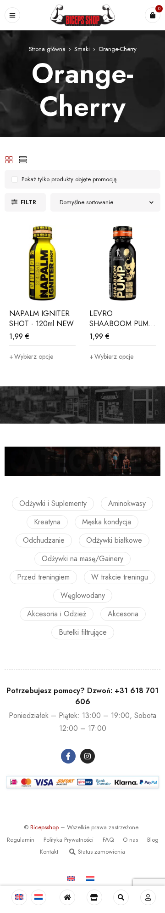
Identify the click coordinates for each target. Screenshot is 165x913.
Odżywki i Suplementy (53, 503)
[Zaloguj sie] (148, 897)
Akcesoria (123, 614)
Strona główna (47, 49)
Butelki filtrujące (83, 632)
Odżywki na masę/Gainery (82, 558)
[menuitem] (19, 897)
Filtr (28, 202)
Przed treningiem (43, 577)
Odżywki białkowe (114, 540)
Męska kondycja (106, 522)
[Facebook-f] (68, 756)
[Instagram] (87, 756)
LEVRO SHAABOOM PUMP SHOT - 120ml (121, 323)
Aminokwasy (127, 503)
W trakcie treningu (119, 577)
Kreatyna (47, 522)
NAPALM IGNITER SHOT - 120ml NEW (41, 318)
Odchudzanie (44, 540)
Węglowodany (82, 595)
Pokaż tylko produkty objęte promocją (69, 179)
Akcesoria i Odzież (56, 614)
